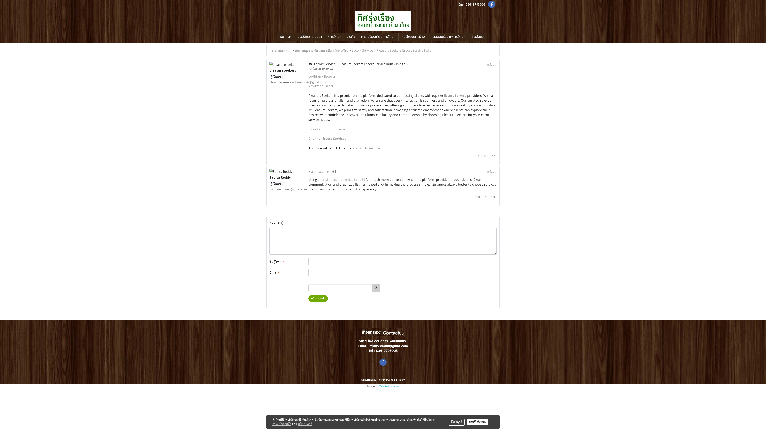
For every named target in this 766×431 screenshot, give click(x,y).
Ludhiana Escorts (321, 76)
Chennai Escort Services (327, 138)
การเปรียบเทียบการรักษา (378, 36)
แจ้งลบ (492, 64)
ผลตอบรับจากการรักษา (449, 36)
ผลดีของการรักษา (414, 36)
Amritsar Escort (320, 86)
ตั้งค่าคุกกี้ (456, 422)
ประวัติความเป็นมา (309, 36)
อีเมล (274, 272)
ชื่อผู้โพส (276, 261)
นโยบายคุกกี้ (305, 424)
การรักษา (334, 36)
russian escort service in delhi (342, 179)
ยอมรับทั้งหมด (477, 422)
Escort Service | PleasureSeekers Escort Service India (391, 50)
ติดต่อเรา (477, 36)
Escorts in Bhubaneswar (327, 129)
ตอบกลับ (320, 298)
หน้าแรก (285, 36)
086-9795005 (475, 4)
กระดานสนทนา (280, 50)
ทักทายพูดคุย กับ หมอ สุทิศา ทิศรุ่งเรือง (321, 50)
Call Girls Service (366, 148)
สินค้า (351, 36)
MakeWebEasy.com (389, 386)
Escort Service (455, 95)
